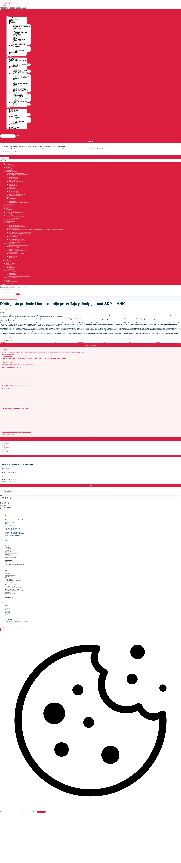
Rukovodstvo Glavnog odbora (13, 580)
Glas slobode (8, 551)
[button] (3, 8)
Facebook (6, 443)
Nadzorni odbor (9, 582)
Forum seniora (9, 563)
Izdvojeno (4, 388)
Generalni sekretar (10, 575)
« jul (1, 510)
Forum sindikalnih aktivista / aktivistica (15, 564)
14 (7, 504)
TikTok (7, 614)
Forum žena (8, 561)
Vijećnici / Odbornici (10, 593)
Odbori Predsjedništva (11, 555)
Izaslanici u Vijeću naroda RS (13, 589)
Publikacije (8, 550)
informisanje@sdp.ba (11, 481)
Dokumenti (8, 548)
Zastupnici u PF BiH (10, 586)
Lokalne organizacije (10, 557)
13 (5, 504)
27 (5, 507)
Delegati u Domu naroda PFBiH (13, 587)
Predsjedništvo (9, 576)
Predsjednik (8, 573)
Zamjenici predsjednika (11, 578)
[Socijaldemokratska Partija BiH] (3, 10)
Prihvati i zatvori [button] (41, 812)
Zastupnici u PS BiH (10, 585)
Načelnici (7, 592)
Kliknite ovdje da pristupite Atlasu (11, 151)
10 (0, 504)
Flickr (5, 449)
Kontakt (7, 554)
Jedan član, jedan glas (11, 553)
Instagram (6, 451)
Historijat (7, 547)
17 (0, 505)
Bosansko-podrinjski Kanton (8, 367)
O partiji (7, 546)
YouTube (6, 447)
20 (5, 505)
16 (10, 504)
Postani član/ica (9, 597)
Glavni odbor (8, 579)
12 (4, 504)
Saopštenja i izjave (8, 340)
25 (2, 507)
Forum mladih (8, 560)
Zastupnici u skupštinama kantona (14, 590)
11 (2, 504)
